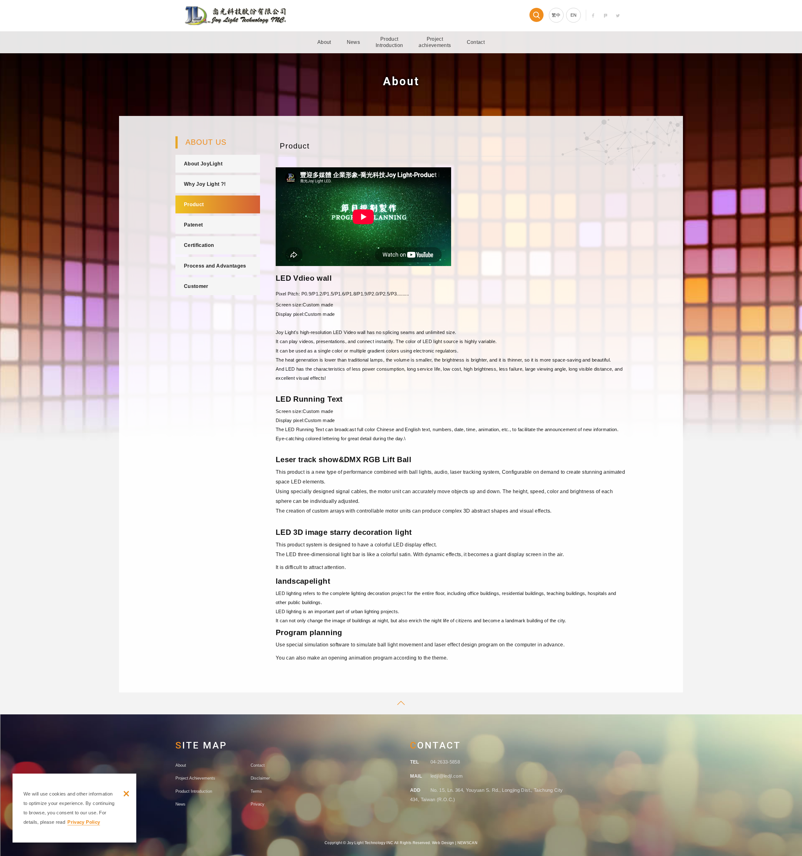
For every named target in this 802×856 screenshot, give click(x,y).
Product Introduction (193, 791)
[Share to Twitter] (618, 16)
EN (573, 15)
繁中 (556, 15)
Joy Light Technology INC (235, 15)
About (324, 42)
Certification (199, 245)
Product (194, 204)
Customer (196, 286)
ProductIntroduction (389, 42)
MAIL (416, 776)
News (353, 42)
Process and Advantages (215, 266)
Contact (476, 42)
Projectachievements (435, 42)
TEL (414, 762)
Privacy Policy (83, 822)
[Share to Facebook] (593, 16)
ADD (415, 790)
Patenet (193, 224)
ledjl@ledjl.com (446, 776)
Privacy (257, 804)
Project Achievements (195, 778)
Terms (256, 791)
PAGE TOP (401, 703)
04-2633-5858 (445, 762)
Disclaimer (260, 778)
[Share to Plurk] (606, 16)
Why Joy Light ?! (205, 184)
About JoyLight (203, 163)
